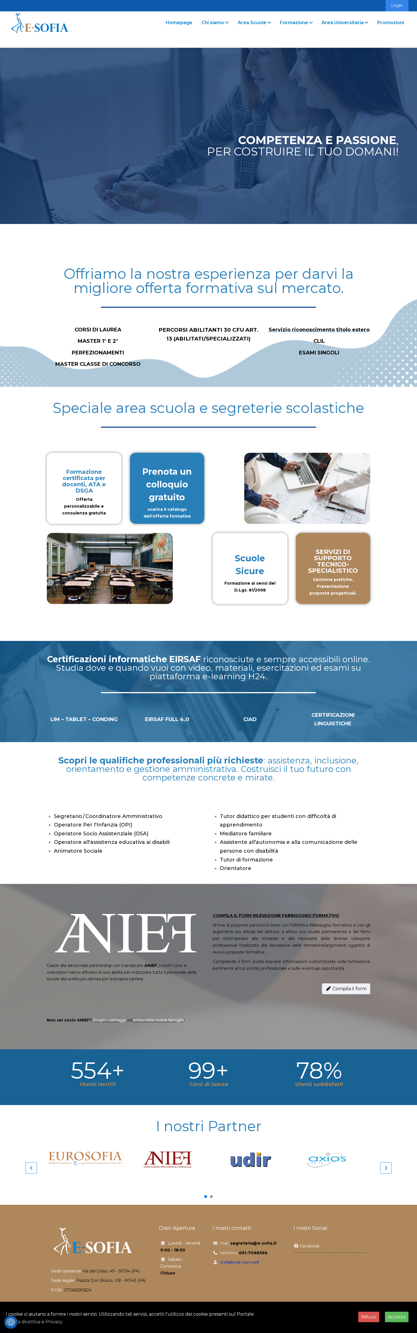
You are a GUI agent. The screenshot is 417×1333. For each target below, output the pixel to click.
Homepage (179, 22)
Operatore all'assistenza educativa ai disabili (112, 842)
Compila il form (349, 988)
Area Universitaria (343, 22)
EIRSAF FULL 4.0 (167, 719)
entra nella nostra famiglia (158, 1020)
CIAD (250, 719)
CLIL (319, 341)
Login (397, 5)
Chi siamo (212, 22)
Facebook (309, 1246)
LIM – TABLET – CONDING (84, 719)
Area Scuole (252, 22)
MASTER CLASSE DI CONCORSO (98, 364)
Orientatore (235, 868)
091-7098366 (253, 1252)
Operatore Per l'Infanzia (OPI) (93, 825)
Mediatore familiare (246, 833)
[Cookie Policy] (10, 1322)
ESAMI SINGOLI (319, 353)
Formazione (294, 22)
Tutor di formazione (246, 860)
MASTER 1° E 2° (98, 341)
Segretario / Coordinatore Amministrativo (108, 816)
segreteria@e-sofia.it (253, 1243)
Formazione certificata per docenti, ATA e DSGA (84, 481)
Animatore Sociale (78, 851)
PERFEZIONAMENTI (98, 353)
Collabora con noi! (239, 1262)
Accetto (397, 1317)
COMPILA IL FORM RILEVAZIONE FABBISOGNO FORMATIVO (276, 915)
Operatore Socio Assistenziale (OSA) (101, 833)
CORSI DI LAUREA (98, 330)
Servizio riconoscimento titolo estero (319, 330)
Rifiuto (368, 1317)
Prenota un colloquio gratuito (167, 484)
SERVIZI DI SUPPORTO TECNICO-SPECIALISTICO (333, 561)
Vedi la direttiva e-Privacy (34, 1321)
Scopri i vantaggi (109, 1020)
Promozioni (390, 22)
